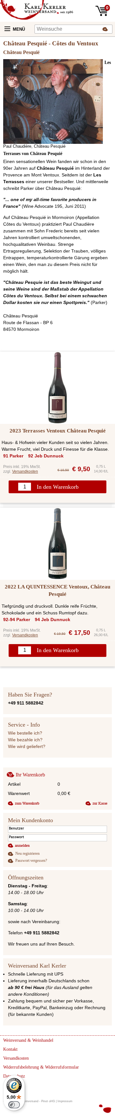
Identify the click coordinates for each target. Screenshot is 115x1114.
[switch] (14, 1104)
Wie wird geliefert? (26, 746)
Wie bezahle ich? (25, 739)
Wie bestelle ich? (25, 733)
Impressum (65, 1101)
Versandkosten (25, 471)
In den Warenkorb (58, 487)
